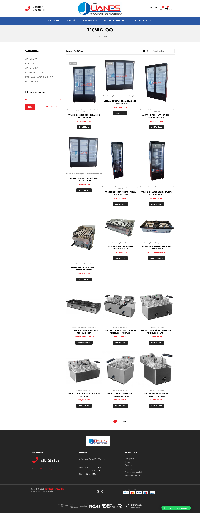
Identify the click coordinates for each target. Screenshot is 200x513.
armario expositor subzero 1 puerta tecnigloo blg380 (120, 193)
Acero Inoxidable (140, 21)
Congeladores (71, 110)
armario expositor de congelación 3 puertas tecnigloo (120, 102)
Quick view (89, 85)
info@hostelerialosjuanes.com (48, 468)
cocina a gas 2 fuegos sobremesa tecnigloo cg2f (156, 247)
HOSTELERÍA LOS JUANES (55, 489)
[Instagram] (102, 491)
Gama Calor (53, 21)
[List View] (147, 50)
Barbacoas (79, 264)
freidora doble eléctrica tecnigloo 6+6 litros (84, 394)
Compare (84, 85)
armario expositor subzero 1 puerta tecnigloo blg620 (156, 193)
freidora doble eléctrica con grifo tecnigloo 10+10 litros (120, 331)
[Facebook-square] (98, 491)
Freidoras (116, 327)
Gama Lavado (90, 21)
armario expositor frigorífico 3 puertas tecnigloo (84, 179)
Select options (156, 258)
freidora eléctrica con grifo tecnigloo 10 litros (120, 394)
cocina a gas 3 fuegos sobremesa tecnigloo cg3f (84, 331)
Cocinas (146, 243)
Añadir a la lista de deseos (78, 85)
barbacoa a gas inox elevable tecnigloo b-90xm (120, 247)
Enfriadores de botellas (146, 110)
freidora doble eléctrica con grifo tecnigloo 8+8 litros (156, 331)
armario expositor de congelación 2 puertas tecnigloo (84, 116)
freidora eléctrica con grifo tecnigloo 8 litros (156, 394)
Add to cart (156, 127)
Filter (30, 107)
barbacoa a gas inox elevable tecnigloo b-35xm (84, 268)
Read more (84, 127)
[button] (176, 508)
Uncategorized (164, 243)
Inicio (95, 36)
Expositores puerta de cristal (86, 110)
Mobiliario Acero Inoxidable (39, 77)
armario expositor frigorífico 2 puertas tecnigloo (156, 116)
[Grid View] (144, 50)
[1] (161, 8)
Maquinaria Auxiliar (113, 21)
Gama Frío (71, 21)
